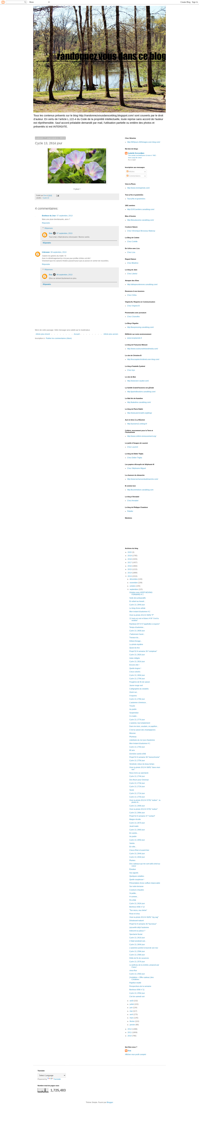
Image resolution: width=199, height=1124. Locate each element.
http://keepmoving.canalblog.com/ (140, 327)
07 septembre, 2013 (65, 216)
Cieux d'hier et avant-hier (139, 850)
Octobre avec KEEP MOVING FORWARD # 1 (140, 593)
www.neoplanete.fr (134, 338)
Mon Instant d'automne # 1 (139, 743)
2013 (130, 576)
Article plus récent (43, 334)
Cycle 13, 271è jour (137, 793)
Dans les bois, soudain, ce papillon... (143, 726)
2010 (130, 1036)
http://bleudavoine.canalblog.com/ (140, 220)
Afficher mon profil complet (135, 1054)
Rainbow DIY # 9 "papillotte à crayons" (144, 624)
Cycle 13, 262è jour (137, 903)
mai (131, 1011)
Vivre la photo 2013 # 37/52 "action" (143, 809)
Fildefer (130, 511)
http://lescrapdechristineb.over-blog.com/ (143, 359)
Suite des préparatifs (137, 598)
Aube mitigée (134, 658)
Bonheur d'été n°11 (137, 990)
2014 (130, 573)
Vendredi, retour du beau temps (141, 764)
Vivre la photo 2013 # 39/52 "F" (141, 615)
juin (131, 1008)
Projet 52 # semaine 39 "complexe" (143, 651)
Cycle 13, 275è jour (137, 761)
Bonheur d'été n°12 (137, 907)
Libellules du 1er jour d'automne (142, 740)
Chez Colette (132, 242)
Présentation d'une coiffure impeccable (144, 883)
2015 (130, 569)
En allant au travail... (137, 601)
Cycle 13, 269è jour (137, 806)
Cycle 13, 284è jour (137, 605)
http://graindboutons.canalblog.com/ (141, 392)
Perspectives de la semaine (140, 986)
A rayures (133, 696)
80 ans (132, 750)
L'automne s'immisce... (138, 703)
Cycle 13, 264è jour (137, 854)
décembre (134, 579)
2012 (130, 1029)
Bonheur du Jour (49, 216)
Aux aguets (133, 873)
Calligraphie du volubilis (139, 689)
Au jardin (133, 709)
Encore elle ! (134, 665)
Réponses (49, 228)
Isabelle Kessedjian (136, 153)
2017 (130, 562)
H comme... (133, 897)
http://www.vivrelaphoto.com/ (138, 188)
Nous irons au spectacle (138, 773)
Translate (57, 1079)
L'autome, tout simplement (139, 723)
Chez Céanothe (133, 317)
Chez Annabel (132, 501)
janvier (132, 1025)
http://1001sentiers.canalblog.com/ (140, 209)
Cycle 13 (46, 198)
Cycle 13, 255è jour (137, 993)
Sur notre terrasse (136, 886)
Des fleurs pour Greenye (139, 780)
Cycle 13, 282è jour (137, 655)
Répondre (46, 223)
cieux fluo (133, 970)
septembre (134, 589)
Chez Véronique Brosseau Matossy (141, 231)
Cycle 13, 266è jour (137, 830)
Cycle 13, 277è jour (137, 720)
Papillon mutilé (135, 983)
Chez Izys (131, 370)
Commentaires (134, 176)
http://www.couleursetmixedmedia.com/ (142, 349)
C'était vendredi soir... (137, 941)
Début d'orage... (135, 641)
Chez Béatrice (132, 263)
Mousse (132, 733)
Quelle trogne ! (135, 668)
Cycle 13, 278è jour (137, 699)
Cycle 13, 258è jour (137, 955)
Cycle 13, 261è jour (137, 938)
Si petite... (133, 893)
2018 (130, 559)
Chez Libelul (132, 274)
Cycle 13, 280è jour (137, 675)
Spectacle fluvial (135, 934)
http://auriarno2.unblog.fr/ (137, 424)
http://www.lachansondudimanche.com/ (142, 479)
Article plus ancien (111, 334)
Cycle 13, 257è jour (137, 962)
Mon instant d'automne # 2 (139, 612)
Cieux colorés (134, 672)
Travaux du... (134, 638)
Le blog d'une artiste (137, 608)
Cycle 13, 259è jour (137, 951)
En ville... (133, 847)
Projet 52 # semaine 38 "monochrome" (144, 757)
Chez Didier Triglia (134, 458)
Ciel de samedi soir (137, 996)
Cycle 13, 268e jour (137, 813)
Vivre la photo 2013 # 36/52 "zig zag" (144, 917)
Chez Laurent (132, 447)
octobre (133, 586)
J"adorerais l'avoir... (137, 634)
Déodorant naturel (136, 921)
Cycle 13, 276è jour (137, 747)
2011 (130, 1032)
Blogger (110, 1102)
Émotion (132, 869)
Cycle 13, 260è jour (137, 945)
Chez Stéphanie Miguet (136, 468)
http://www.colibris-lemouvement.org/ (141, 436)
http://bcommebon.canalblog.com (140, 490)
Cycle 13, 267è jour (137, 823)
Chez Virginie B (133, 306)
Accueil (77, 334)
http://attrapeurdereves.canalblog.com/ (142, 284)
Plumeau (133, 737)
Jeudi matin (134, 826)
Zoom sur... (133, 692)
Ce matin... (133, 716)
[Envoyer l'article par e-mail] (57, 195)
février (132, 1021)
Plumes (132, 860)
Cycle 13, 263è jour (137, 857)
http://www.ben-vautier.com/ (138, 381)
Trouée (132, 706)
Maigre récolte (135, 819)
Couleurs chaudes (136, 890)
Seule (131, 790)
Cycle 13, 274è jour (137, 776)
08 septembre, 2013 (58, 252)
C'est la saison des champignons (142, 730)
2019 (130, 556)
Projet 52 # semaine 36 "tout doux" (143, 924)
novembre (134, 583)
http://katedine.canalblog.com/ (139, 402)
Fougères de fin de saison (139, 682)
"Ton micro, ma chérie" (138, 910)
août (132, 1001)
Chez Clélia (132, 295)
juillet (132, 1004)
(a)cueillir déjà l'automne (139, 927)
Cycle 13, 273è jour (137, 783)
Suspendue (134, 713)
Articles (131, 172)
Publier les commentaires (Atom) (59, 338)
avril (131, 1014)
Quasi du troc (134, 648)
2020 (130, 552)
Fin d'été (132, 900)
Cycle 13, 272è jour (137, 787)
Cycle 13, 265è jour (137, 840)
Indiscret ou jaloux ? (137, 931)
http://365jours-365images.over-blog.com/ (143, 142)
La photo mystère (136, 644)
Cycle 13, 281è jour (137, 661)
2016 (130, 566)
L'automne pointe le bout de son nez (143, 948)
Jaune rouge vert (136, 685)
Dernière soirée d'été (137, 754)
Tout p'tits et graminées (136, 199)
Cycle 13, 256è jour (137, 974)
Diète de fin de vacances (139, 958)
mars (132, 1018)
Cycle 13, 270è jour (137, 797)
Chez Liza (131, 252)
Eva (50, 233)
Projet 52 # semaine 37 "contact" (142, 816)
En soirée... (133, 833)
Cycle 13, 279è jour (137, 679)
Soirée (132, 843)
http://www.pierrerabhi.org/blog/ (139, 413)
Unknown (46, 252)
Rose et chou (134, 914)
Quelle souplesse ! (136, 880)
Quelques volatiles (136, 876)
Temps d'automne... (137, 627)
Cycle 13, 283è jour (137, 631)
